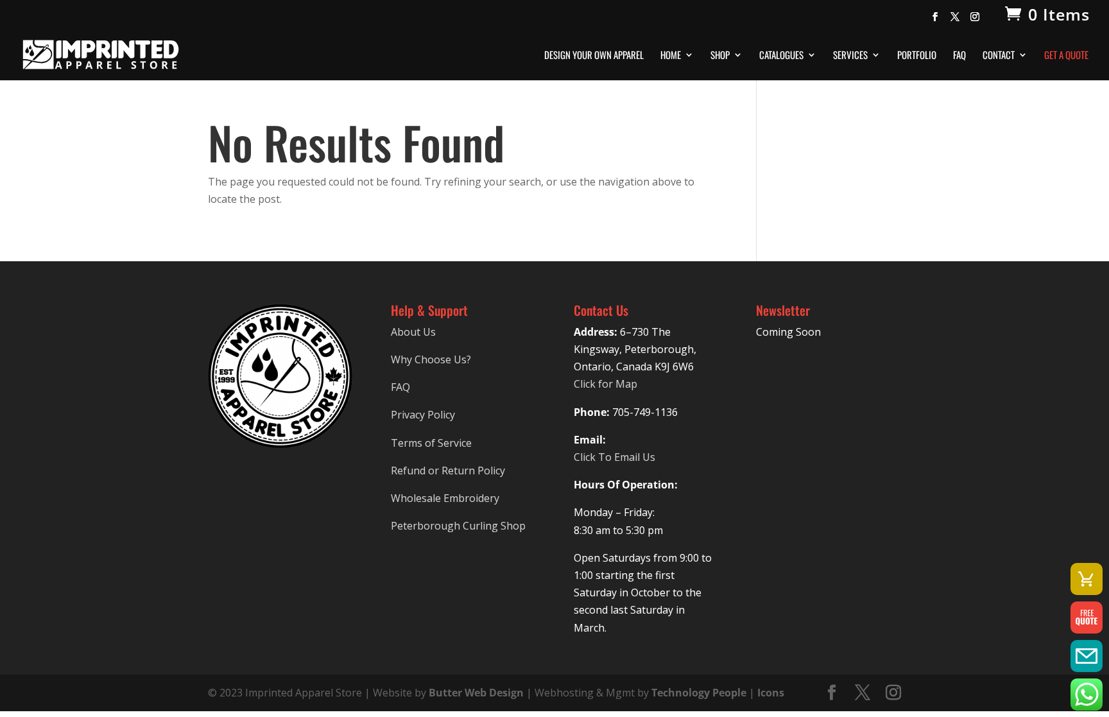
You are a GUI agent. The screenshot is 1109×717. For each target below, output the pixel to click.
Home (670, 56)
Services (850, 56)
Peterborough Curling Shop (458, 526)
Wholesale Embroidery (445, 498)
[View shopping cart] (1086, 579)
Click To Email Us (614, 457)
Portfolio (916, 56)
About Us (413, 332)
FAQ (959, 56)
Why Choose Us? (431, 359)
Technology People (698, 693)
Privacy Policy (423, 415)
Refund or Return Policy (448, 470)
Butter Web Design (476, 693)
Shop (720, 56)
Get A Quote (1066, 56)
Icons (770, 693)
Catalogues (781, 56)
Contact (999, 56)
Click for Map (605, 384)
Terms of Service (431, 443)
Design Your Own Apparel (594, 56)
